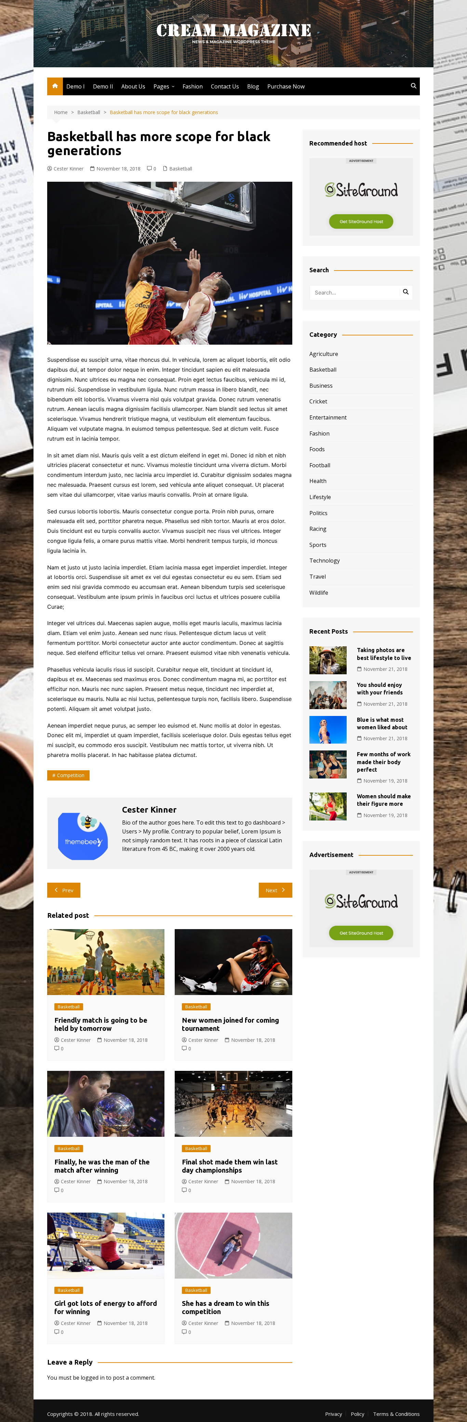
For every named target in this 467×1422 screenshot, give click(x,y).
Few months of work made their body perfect (384, 762)
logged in (93, 1377)
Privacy (333, 1414)
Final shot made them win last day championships (230, 1166)
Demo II (103, 86)
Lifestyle (320, 497)
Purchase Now (286, 86)
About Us (133, 86)
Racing (317, 529)
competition (70, 775)
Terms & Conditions (396, 1414)
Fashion (193, 86)
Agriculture (323, 354)
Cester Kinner (68, 168)
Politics (318, 513)
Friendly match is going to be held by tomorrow (100, 1024)
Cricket (318, 401)
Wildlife (318, 592)
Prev (68, 890)
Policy (357, 1414)
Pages (161, 86)
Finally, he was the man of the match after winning (102, 1166)
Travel (317, 576)
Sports (317, 545)
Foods (317, 449)
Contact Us (225, 86)
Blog (253, 86)
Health (317, 481)
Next (271, 890)
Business (321, 385)
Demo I (75, 86)
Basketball (180, 168)
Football (319, 465)
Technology (324, 560)
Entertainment (328, 417)
